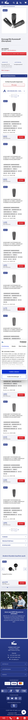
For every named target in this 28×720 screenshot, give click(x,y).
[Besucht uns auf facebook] (16, 698)
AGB (15, 712)
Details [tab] (14, 346)
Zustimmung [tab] (5, 346)
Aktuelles (5, 664)
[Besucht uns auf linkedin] (8, 698)
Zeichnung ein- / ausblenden (16, 91)
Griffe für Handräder (9, 6)
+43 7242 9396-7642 (14, 657)
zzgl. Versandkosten (11, 50)
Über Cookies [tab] (22, 346)
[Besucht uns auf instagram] (20, 698)
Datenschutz (10, 714)
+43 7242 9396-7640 (14, 655)
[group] (14, 572)
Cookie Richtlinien (19, 714)
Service (4, 674)
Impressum (11, 712)
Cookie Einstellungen (13, 376)
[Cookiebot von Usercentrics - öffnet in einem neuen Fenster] (20, 342)
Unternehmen (6, 669)
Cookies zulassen (14, 371)
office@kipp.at (15, 659)
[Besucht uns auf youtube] (12, 698)
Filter (15, 85)
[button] (2, 587)
